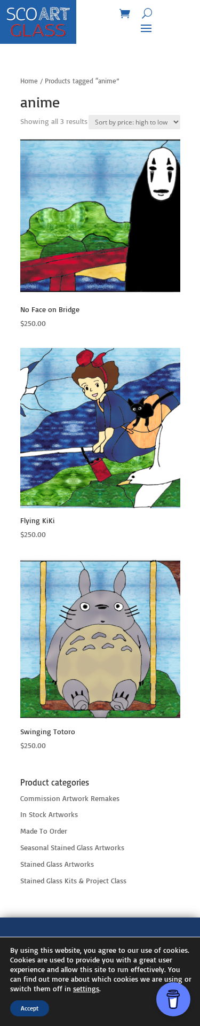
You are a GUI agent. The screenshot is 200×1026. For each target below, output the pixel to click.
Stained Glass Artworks (57, 863)
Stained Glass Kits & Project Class (73, 880)
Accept (29, 1008)
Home (29, 80)
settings (86, 988)
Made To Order (43, 830)
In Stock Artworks (49, 814)
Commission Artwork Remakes (69, 798)
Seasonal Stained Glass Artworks (72, 847)
